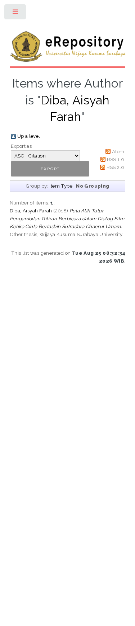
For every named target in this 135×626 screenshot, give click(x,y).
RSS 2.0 (116, 167)
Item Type (60, 186)
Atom (118, 151)
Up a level (28, 136)
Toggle (15, 13)
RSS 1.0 (116, 159)
